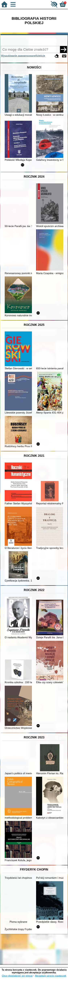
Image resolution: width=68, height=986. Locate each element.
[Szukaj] (63, 49)
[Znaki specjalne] (64, 56)
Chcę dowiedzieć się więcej (17, 975)
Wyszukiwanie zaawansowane (18, 55)
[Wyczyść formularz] (57, 56)
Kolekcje (40, 55)
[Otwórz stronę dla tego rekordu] (19, 93)
